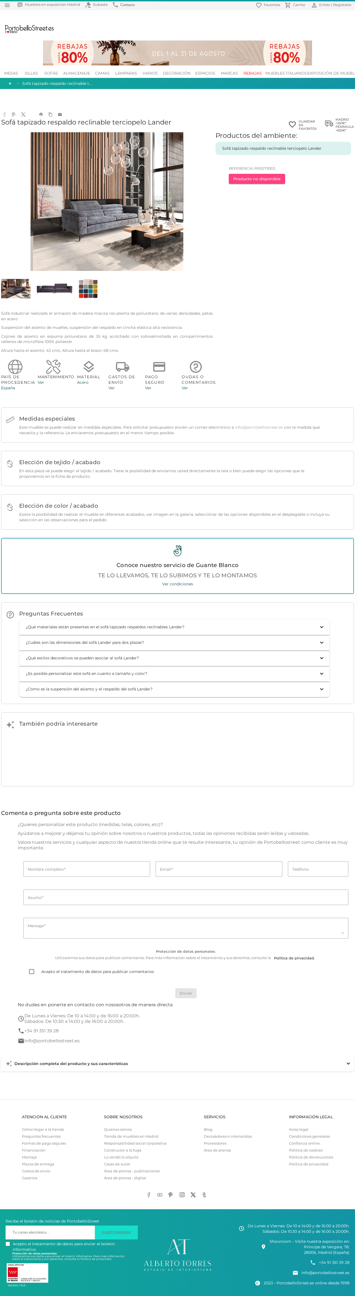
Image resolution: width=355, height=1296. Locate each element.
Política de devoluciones (311, 1157)
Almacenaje (76, 73)
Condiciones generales (309, 1136)
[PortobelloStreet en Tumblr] (205, 1195)
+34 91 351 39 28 (41, 1030)
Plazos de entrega (38, 1164)
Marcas (229, 73)
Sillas (31, 73)
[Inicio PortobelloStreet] (27, 32)
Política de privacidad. (96, 1259)
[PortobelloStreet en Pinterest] (172, 1195)
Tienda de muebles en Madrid (131, 1136)
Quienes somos (118, 1129)
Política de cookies (306, 1150)
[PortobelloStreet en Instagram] (183, 1195)
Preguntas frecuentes (41, 1136)
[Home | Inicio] (9, 83)
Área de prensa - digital (125, 1178)
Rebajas (253, 73)
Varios (150, 73)
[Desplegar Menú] (7, 5)
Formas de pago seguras (44, 1143)
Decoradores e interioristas (228, 1136)
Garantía (29, 1178)
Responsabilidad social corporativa (135, 1143)
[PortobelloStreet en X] (194, 1195)
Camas (102, 73)
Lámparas (126, 73)
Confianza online (304, 1143)
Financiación (33, 1150)
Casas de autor (117, 1164)
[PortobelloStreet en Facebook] (149, 1195)
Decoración (177, 73)
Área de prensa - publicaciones (132, 1171)
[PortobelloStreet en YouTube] (160, 1195)
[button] (174, 627)
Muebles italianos (286, 73)
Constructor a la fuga (122, 1150)
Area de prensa (217, 1150)
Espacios (205, 73)
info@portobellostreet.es (259, 427)
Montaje (29, 1157)
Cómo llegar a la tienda (43, 1129)
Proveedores (215, 1143)
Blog (208, 1129)
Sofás (51, 73)
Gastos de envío (36, 1171)
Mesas (11, 73)
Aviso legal (298, 1129)
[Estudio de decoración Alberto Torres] (177, 1271)
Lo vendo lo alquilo (121, 1157)
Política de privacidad (308, 1164)
